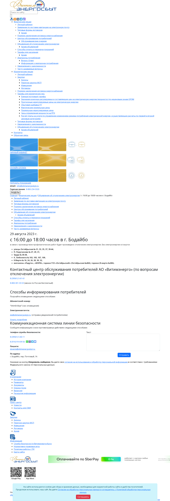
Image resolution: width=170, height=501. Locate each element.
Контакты (18, 132)
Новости (18, 405)
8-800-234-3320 (32, 189)
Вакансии (18, 390)
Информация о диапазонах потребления (39, 63)
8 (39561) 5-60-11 (17, 337)
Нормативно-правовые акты (27, 446)
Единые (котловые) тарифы (33, 96)
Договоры (25, 88)
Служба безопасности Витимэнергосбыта (33, 443)
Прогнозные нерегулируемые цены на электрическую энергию (49, 102)
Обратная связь (21, 135)
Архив (24, 33)
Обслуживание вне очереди (34, 41)
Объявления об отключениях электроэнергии (38, 44)
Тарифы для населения (27, 52)
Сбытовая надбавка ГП (31, 105)
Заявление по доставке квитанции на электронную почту (43, 27)
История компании (22, 379)
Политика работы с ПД (24, 449)
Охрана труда (20, 388)
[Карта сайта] (12, 19)
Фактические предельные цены (35, 107)
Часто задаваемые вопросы (30, 69)
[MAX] (24, 19)
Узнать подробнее (18, 319)
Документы (19, 385)
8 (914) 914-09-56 (17, 341)
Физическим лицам (22, 22)
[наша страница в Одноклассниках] (15, 19)
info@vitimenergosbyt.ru (28, 186)
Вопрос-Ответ (27, 60)
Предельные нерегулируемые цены (37, 110)
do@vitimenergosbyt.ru (20, 315)
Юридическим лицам (23, 71)
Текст (88, 332)
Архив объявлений (29, 46)
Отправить (124, 355)
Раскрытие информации (25, 393)
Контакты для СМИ (22, 408)
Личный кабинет (25, 24)
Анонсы (24, 80)
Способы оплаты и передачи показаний (35, 49)
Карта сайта (19, 452)
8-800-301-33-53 (17, 283)
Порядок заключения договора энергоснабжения (40, 35)
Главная (13, 195)
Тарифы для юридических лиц (31, 93)
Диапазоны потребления (28, 58)
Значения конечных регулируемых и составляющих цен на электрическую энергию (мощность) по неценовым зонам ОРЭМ (77, 99)
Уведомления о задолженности (31, 66)
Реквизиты (18, 382)
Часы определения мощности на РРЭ (38, 113)
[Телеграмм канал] (21, 19)
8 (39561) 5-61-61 (17, 278)
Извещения (26, 85)
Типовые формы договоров (29, 30)
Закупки (21, 77)
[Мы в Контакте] (18, 19)
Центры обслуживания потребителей (34, 38)
